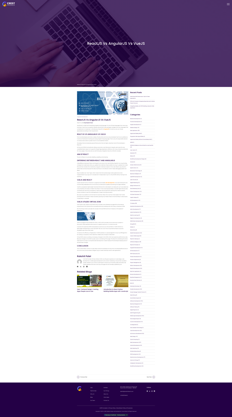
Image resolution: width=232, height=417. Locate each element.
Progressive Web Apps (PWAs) (136, 136)
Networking (132, 229)
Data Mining (133, 295)
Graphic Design (133, 197)
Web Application (134, 130)
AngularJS (106, 129)
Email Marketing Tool (134, 188)
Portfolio (106, 387)
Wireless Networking (134, 351)
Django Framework (134, 185)
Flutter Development (135, 191)
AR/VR (131, 142)
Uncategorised (133, 324)
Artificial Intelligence (134, 241)
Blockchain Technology (135, 170)
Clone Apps (106, 397)
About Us (106, 394)
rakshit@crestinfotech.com (126, 391)
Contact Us (106, 400)
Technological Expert (134, 318)
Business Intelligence (135, 173)
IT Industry (132, 203)
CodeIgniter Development (136, 363)
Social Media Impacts (134, 298)
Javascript (132, 153)
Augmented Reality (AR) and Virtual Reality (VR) (140, 139)
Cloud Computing (134, 339)
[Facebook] (147, 391)
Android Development (135, 345)
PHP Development (134, 354)
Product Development (135, 256)
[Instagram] (152, 391)
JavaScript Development (135, 206)
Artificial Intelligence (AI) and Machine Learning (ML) (141, 145)
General (132, 161)
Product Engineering (134, 259)
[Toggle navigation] (228, 4)
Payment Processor (134, 244)
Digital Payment (133, 309)
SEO (131, 283)
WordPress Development (135, 366)
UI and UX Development (135, 321)
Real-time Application (135, 271)
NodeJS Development (135, 232)
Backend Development (135, 118)
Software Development (135, 300)
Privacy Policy (112, 408)
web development (110, 182)
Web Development (134, 342)
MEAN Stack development (136, 221)
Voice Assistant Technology (136, 327)
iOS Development (134, 200)
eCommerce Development (136, 333)
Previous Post (83, 377)
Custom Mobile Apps (134, 235)
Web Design (133, 336)
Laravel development (134, 212)
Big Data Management (135, 277)
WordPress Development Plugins (137, 158)
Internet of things (134, 360)
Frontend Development (135, 121)
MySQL (131, 227)
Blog (91, 397)
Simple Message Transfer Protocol (137, 292)
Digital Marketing (134, 182)
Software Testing (134, 306)
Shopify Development (135, 289)
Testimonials (93, 390)
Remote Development (135, 274)
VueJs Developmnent (135, 330)
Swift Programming (134, 312)
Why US (92, 394)
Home (78, 84)
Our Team (92, 400)
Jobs (91, 387)
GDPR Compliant (104, 408)
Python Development (135, 265)
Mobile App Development (136, 315)
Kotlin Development (134, 209)
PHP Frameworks (134, 253)
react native (132, 150)
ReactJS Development (135, 268)
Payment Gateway (134, 238)
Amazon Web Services (135, 164)
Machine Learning (134, 215)
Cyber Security (133, 179)
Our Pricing (106, 390)
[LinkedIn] (154, 391)
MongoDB (132, 224)
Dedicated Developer (135, 286)
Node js (131, 156)
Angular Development (135, 124)
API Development (134, 250)
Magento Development (135, 218)
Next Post (149, 377)
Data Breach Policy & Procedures (124, 408)
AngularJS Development (82, 116)
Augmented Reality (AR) (135, 133)
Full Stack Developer (134, 194)
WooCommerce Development (136, 357)
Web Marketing (133, 348)
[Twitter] (149, 391)
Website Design (133, 127)
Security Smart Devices (135, 280)
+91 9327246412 (124, 395)
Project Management (135, 262)
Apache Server (133, 167)
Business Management (135, 303)
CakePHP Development (135, 176)
